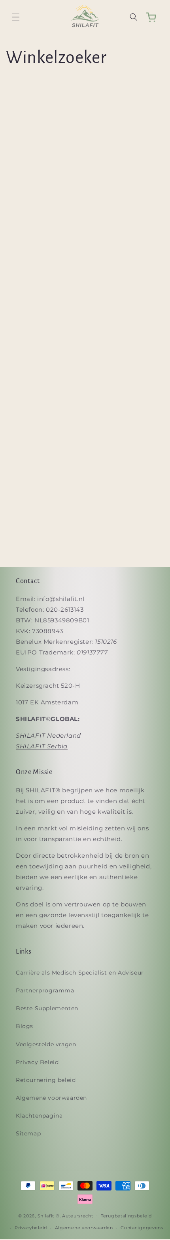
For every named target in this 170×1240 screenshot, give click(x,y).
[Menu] (16, 17)
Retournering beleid (46, 1080)
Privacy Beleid (37, 1062)
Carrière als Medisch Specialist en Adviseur (80, 972)
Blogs (24, 1026)
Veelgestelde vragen (46, 1044)
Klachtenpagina (39, 1115)
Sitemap (28, 1133)
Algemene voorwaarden (51, 1097)
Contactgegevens (142, 1227)
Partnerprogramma (45, 990)
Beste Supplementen (47, 1008)
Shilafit (46, 1215)
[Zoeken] (133, 17)
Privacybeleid (31, 1227)
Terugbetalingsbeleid (126, 1216)
